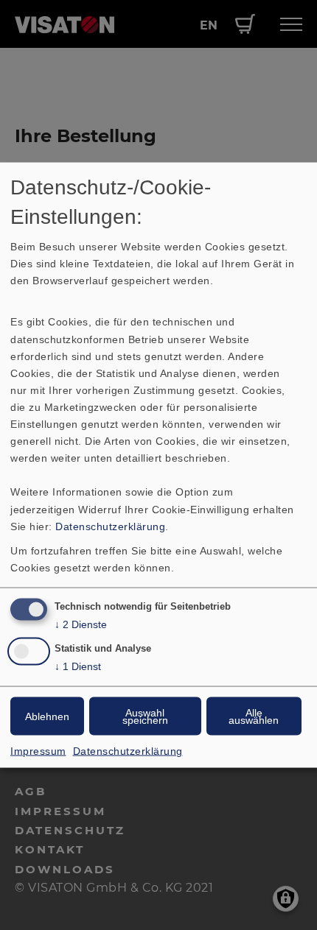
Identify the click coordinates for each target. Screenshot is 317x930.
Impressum (38, 751)
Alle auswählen (254, 716)
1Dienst (78, 666)
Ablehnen (47, 716)
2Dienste (81, 624)
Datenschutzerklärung (110, 526)
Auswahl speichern (145, 716)
